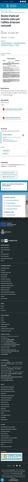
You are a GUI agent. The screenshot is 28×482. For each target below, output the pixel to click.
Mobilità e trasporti (5, 290)
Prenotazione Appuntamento (7, 395)
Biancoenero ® (10, 477)
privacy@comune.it (8, 378)
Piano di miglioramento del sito (8, 391)
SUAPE (2, 444)
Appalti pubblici (4, 274)
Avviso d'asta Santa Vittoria (12, 118)
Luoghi (2, 320)
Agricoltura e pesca (5, 268)
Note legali (3, 408)
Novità (6, 11)
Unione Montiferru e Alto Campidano (9, 438)
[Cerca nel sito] (24, 5)
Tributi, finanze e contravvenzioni (8, 294)
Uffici (2, 252)
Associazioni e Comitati (6, 331)
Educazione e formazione (6, 283)
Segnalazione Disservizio (6, 397)
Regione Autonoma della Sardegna (9, 429)
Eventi (2, 317)
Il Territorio (3, 322)
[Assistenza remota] (21, 473)
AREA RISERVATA (14, 480)
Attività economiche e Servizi (7, 328)
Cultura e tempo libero (6, 281)
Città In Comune (16, 473)
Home (2, 11)
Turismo (2, 296)
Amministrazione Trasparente (7, 387)
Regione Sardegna (5, 1)
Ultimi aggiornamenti (5, 415)
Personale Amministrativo (7, 258)
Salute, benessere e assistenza (8, 292)
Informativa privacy (5, 406)
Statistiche (3, 417)
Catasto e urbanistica (5, 279)
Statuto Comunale (5, 404)
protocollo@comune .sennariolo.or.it (12, 344)
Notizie (2, 306)
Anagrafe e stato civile (6, 272)
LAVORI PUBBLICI (7, 135)
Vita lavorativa (4, 298)
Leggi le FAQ (3, 393)
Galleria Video (4, 326)
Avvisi (10, 11)
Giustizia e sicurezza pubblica (7, 285)
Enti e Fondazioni (5, 256)
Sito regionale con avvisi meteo (8, 427)
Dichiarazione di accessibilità (7, 389)
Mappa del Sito (4, 419)
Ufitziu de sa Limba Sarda (6, 440)
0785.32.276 (10, 140)
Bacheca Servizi (4, 402)
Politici (2, 260)
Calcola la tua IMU (5, 435)
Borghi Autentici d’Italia (6, 446)
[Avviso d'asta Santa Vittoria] (4, 118)
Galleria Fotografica (5, 324)
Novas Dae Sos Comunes (6, 442)
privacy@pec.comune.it (8, 380)
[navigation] (3, 6)
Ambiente (3, 270)
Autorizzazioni (4, 276)
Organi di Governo (5, 247)
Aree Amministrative (5, 249)
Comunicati (3, 310)
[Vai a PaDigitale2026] (9, 240)
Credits (2, 413)
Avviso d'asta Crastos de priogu (13, 109)
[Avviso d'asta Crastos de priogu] (4, 109)
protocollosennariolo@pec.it (10, 343)
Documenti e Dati (5, 254)
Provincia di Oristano (5, 431)
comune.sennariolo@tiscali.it (11, 141)
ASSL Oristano (4, 433)
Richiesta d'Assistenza (6, 400)
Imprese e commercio (5, 287)
